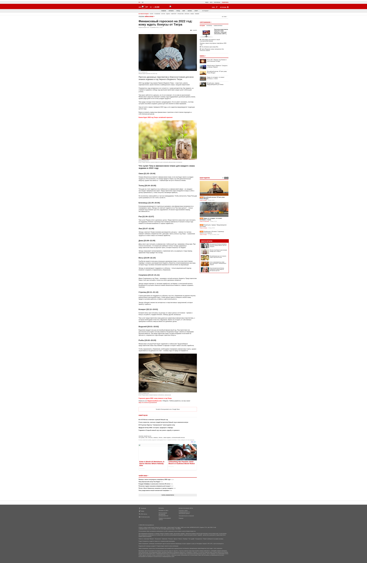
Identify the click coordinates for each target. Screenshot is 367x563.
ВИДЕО (206, 2)
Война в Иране (149, 16)
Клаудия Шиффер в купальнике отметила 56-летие (156, 484)
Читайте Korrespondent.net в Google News (168, 409)
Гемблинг (197, 13)
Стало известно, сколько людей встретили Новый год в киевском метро (163, 422)
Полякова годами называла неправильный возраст (156, 486)
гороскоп (150, 437)
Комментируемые (218, 25)
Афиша (192, 13)
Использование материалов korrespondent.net (163, 514)
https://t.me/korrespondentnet (148, 402)
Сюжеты (202, 56)
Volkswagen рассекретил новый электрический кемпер (210, 40)
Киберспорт (174, 13)
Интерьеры (187, 13)
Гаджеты (168, 13)
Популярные (209, 25)
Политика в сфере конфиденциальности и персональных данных (184, 512)
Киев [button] (140, 7)
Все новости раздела (144, 13)
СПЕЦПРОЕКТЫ (225, 2)
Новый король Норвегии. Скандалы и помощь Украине (217, 66)
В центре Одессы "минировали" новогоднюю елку (157, 425)
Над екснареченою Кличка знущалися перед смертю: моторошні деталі (217, 269)
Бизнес (190, 11)
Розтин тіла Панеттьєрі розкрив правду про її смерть (218, 250)
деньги (142, 437)
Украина (171, 11)
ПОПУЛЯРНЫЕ (217, 2)
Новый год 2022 (147, 436)
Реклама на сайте (163, 510)
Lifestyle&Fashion (205, 22)
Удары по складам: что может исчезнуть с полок (215, 78)
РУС (139, 2)
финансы (155, 437)
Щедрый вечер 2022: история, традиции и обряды (156, 427)
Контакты (161, 508)
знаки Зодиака (167, 437)
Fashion (151, 13)
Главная (163, 11)
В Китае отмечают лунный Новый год (155, 419)
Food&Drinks (157, 13)
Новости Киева (203, 227)
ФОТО (211, 2)
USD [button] (151, 7)
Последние (202, 25)
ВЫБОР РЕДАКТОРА (205, 178)
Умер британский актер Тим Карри (151, 481)
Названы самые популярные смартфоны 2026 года (156, 479)
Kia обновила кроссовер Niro (210, 47)
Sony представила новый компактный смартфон (155, 490)
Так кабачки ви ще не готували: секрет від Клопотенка (218, 256)
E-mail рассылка (145, 517)
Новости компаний (204, 221)
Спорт (196, 11)
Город (178, 11)
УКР (142, 2)
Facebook (143, 508)
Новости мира (203, 200)
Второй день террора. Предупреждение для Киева (215, 83)
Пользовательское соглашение (186, 515)
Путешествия (180, 13)
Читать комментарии (167, 495)
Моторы (163, 13)
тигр (146, 437)
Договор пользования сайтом (186, 508)
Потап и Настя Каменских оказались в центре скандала (157, 488)
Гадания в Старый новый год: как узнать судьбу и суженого (159, 430)
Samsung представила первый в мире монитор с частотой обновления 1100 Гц (221, 31)
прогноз (160, 437)
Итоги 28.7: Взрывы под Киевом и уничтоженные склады (217, 60)
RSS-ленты (144, 514)
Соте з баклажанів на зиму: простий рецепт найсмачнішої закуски (218, 263)
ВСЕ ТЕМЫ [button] (224, 16)
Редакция (181, 518)
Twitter (142, 511)
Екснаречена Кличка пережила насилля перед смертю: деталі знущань (218, 245)
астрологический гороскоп (178, 437)
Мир (183, 11)
